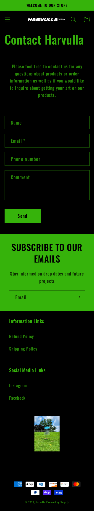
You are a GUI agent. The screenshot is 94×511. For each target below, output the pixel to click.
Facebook (17, 398)
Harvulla (40, 502)
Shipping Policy (23, 349)
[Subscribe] (78, 297)
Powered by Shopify (57, 502)
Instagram (18, 385)
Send (22, 216)
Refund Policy (21, 336)
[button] (7, 19)
